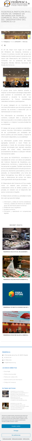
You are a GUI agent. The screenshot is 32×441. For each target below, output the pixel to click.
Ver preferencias (16, 435)
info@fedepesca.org (10, 362)
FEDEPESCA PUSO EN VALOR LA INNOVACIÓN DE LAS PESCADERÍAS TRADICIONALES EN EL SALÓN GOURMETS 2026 (16, 335)
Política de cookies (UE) (10, 377)
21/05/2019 (18, 41)
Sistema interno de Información (13, 379)
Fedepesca (7, 41)
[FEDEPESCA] (16, 3)
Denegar (16, 430)
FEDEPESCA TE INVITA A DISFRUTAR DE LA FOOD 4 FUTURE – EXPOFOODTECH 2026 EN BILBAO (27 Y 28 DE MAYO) (16, 307)
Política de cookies (7, 438)
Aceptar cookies (16, 426)
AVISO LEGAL (26, 438)
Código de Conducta (10, 382)
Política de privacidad (17, 438)
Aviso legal (7, 371)
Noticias (9, 25)
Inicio (4, 25)
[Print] (5, 45)
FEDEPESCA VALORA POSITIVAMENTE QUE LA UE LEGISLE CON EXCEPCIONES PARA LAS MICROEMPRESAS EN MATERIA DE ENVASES (16, 279)
